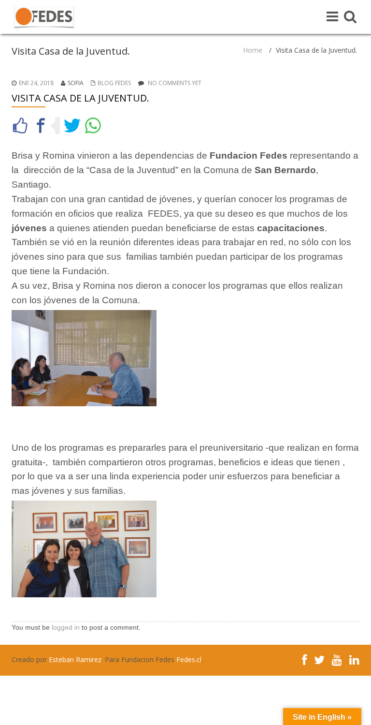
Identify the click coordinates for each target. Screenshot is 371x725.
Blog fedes (114, 83)
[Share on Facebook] (40, 125)
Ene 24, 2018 (36, 83)
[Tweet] (72, 125)
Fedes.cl (188, 659)
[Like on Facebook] (20, 125)
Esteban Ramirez (75, 659)
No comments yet (174, 83)
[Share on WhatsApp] (93, 125)
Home (252, 50)
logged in (66, 627)
